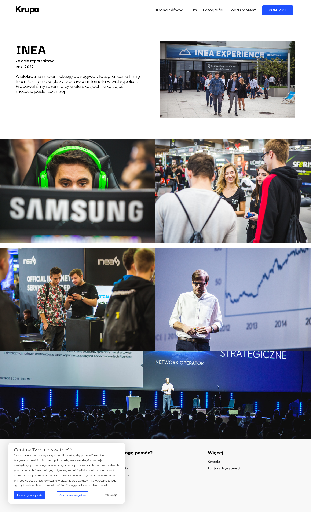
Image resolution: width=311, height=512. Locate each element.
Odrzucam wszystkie (72, 495)
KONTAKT (277, 10)
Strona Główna (169, 10)
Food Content (242, 10)
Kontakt (214, 462)
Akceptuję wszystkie (29, 495)
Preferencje (110, 495)
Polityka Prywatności (224, 468)
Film (193, 10)
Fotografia (213, 10)
